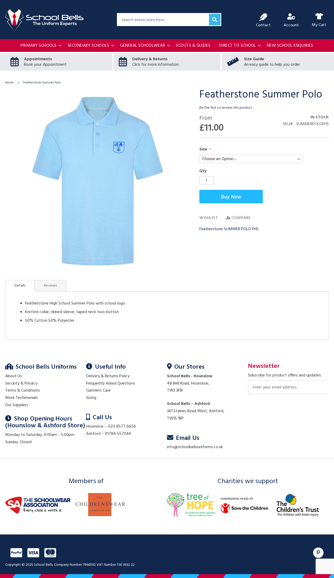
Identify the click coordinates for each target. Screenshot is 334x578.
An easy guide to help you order (272, 64)
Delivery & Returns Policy (108, 376)
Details (20, 286)
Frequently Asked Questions (110, 383)
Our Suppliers (16, 405)
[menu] (167, 46)
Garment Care (98, 390)
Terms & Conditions (22, 390)
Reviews (50, 286)
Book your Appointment (45, 64)
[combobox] (169, 19)
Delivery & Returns (150, 59)
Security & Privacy (21, 383)
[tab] (20, 285)
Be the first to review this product (225, 108)
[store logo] (44, 20)
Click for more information (155, 64)
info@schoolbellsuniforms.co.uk (195, 447)
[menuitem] (39, 46)
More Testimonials (21, 397)
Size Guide (254, 59)
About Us (13, 376)
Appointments (38, 59)
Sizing (91, 397)
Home (9, 82)
